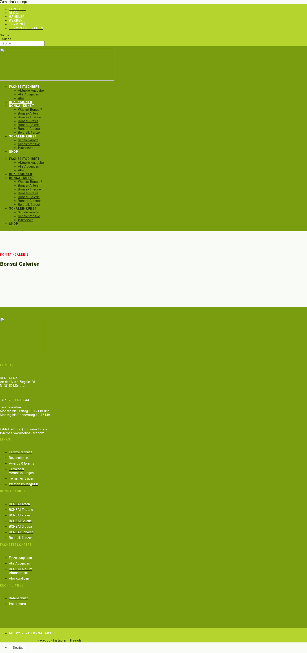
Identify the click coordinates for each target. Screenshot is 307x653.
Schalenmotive (29, 144)
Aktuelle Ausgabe (31, 91)
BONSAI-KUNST (21, 106)
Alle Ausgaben (28, 94)
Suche (4, 35)
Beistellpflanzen (30, 133)
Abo (21, 98)
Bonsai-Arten (28, 113)
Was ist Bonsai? (30, 110)
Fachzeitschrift (24, 87)
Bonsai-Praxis (28, 121)
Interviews (25, 148)
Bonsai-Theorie (29, 117)
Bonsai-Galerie (29, 125)
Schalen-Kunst (23, 136)
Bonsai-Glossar (29, 129)
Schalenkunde (28, 140)
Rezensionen (20, 102)
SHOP (13, 152)
